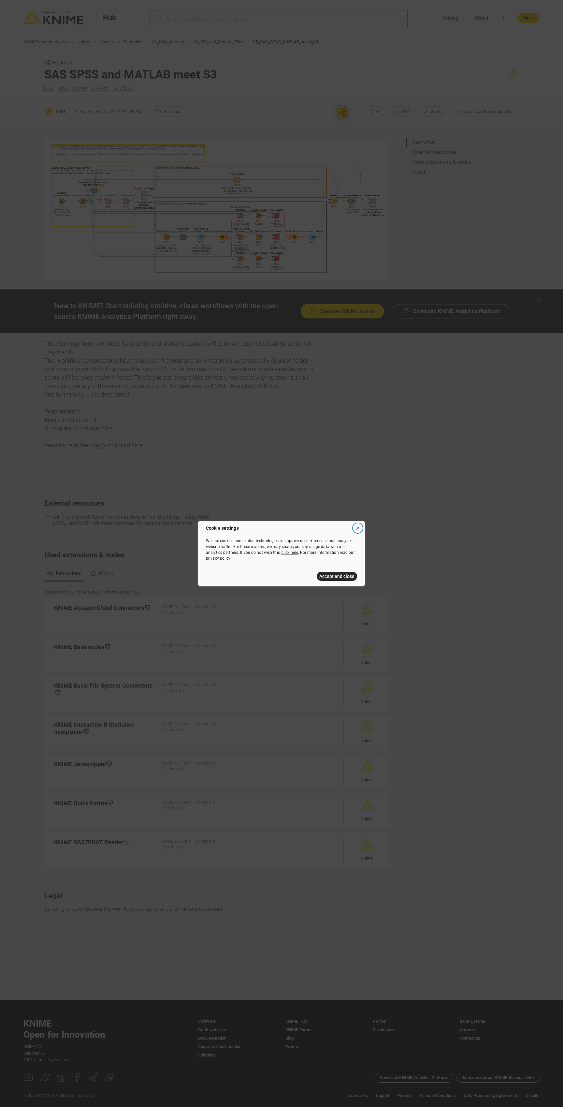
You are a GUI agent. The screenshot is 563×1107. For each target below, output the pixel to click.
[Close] (357, 528)
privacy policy (218, 558)
